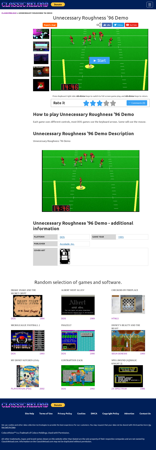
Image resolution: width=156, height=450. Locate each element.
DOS (62, 236)
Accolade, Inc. (67, 243)
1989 (92, 318)
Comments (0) (138, 102)
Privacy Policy (65, 413)
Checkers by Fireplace (125, 290)
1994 (42, 318)
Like (108, 25)
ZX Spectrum (119, 388)
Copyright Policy (110, 413)
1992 (92, 388)
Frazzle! (66, 325)
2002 (42, 388)
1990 (92, 353)
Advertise (129, 413)
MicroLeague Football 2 (25, 325)
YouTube (133, 25)
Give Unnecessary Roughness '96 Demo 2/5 (93, 103)
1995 (121, 236)
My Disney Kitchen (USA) (25, 360)
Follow (120, 25)
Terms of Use (46, 413)
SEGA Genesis (119, 353)
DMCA (94, 413)
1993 (42, 353)
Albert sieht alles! (72, 290)
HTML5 (115, 318)
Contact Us (145, 413)
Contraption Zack (72, 360)
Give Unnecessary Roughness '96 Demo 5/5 (113, 103)
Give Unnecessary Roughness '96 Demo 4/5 (106, 103)
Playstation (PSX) (21, 388)
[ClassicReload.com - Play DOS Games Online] (24, 7)
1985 (142, 388)
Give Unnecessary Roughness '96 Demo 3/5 (100, 103)
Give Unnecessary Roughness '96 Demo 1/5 (86, 103)
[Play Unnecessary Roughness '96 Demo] (99, 90)
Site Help (29, 413)
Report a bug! (50, 25)
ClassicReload (9, 13)
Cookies (81, 413)
